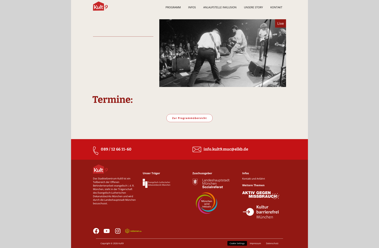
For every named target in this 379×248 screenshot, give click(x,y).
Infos (192, 7)
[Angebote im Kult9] (100, 7)
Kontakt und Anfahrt (253, 178)
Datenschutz (272, 243)
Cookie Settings (237, 243)
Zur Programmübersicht (189, 118)
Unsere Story (253, 7)
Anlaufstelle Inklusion (220, 7)
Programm (173, 7)
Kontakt (276, 7)
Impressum (255, 243)
